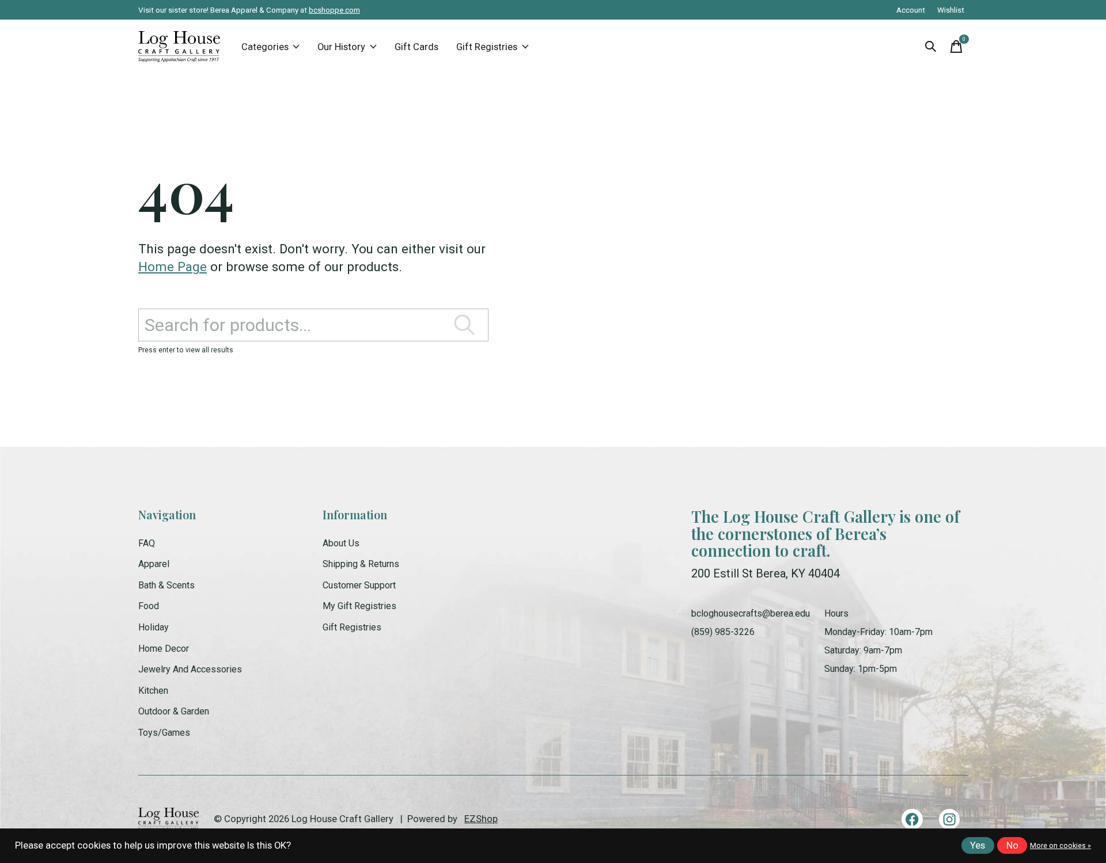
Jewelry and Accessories (190, 669)
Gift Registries (486, 46)
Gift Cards (416, 46)
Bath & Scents (166, 585)
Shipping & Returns (361, 563)
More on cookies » (1060, 846)
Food (148, 605)
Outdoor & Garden (173, 711)
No (1012, 845)
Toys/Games (164, 732)
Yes (977, 845)
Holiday (153, 627)
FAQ (146, 543)
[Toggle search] (930, 46)
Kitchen (153, 690)
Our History (341, 46)
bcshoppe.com (334, 9)
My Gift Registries (359, 605)
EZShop (481, 818)
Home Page (172, 266)
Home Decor (163, 648)
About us (341, 543)
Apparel (153, 563)
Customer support (359, 585)
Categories (265, 46)
